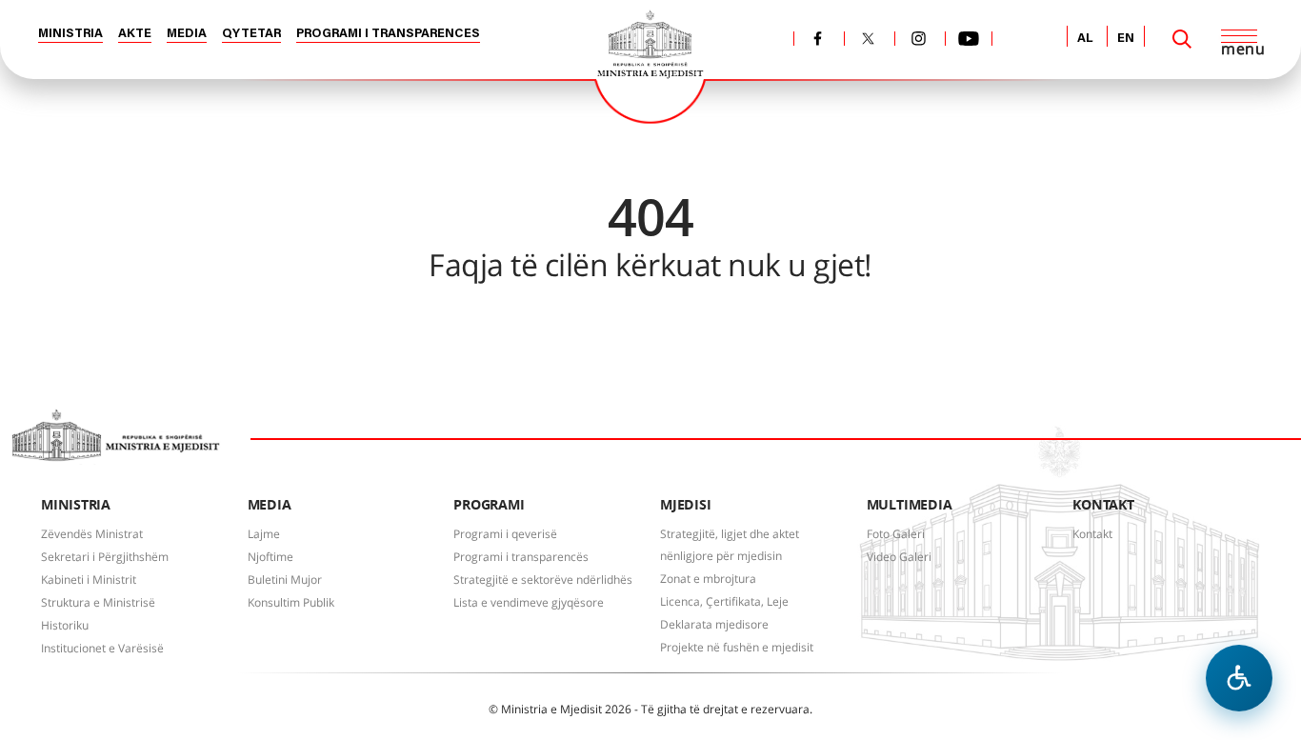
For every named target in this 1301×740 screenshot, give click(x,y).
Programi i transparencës (521, 557)
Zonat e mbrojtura (708, 578)
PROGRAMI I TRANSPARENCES (388, 34)
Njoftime (270, 557)
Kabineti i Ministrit (88, 579)
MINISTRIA (70, 34)
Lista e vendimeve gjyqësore (528, 602)
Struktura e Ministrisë (98, 602)
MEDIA (187, 34)
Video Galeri (899, 557)
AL (1085, 38)
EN (1125, 38)
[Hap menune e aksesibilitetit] (1239, 678)
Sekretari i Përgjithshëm (105, 557)
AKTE (134, 34)
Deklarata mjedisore (714, 624)
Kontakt (1092, 534)
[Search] (1182, 39)
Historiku (65, 625)
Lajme (264, 534)
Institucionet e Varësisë (102, 648)
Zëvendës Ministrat (92, 534)
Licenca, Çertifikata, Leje (724, 601)
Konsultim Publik (291, 602)
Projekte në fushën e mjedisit (736, 647)
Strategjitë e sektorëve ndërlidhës (542, 579)
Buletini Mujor (285, 579)
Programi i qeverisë (505, 534)
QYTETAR (251, 34)
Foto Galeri (896, 534)
